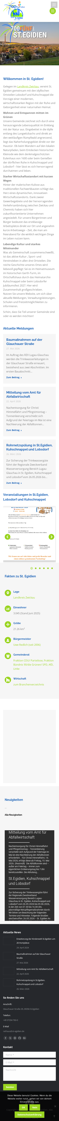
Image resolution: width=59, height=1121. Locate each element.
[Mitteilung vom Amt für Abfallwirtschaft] (29, 853)
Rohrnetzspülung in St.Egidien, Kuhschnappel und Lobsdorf (31, 982)
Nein (34, 1107)
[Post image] (8, 941)
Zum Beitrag (13, 377)
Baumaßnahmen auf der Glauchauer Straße (34, 956)
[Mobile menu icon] (54, 5)
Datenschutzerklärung (29, 1114)
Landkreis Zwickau (28, 86)
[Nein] (55, 1106)
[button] (7, 537)
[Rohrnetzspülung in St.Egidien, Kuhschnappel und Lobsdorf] (29, 898)
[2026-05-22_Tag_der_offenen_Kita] (29, 533)
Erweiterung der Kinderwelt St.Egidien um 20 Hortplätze (36, 940)
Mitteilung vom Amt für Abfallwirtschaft (35, 969)
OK (23, 1107)
